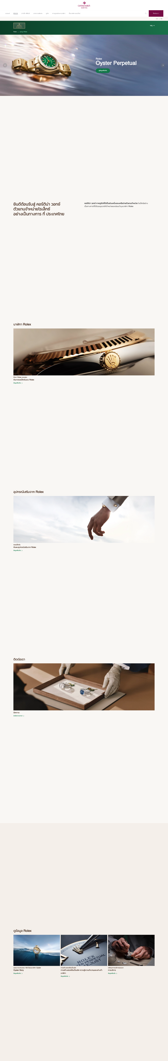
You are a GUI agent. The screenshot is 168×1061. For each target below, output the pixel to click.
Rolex (15, 13)
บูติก (47, 13)
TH (161, 19)
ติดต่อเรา (156, 13)
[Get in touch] (164, 1057)
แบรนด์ (7, 13)
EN (157, 19)
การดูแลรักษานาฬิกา (58, 13)
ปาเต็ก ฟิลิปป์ (25, 13)
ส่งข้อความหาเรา (18, 716)
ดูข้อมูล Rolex (23, 32)
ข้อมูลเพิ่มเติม (17, 383)
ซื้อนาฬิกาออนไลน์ (74, 13)
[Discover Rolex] (151, 5)
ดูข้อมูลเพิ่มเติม (103, 70)
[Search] (146, 13)
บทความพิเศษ (37, 13)
